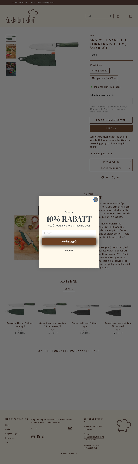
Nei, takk (69, 250)
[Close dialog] (96, 199)
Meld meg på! (69, 241)
